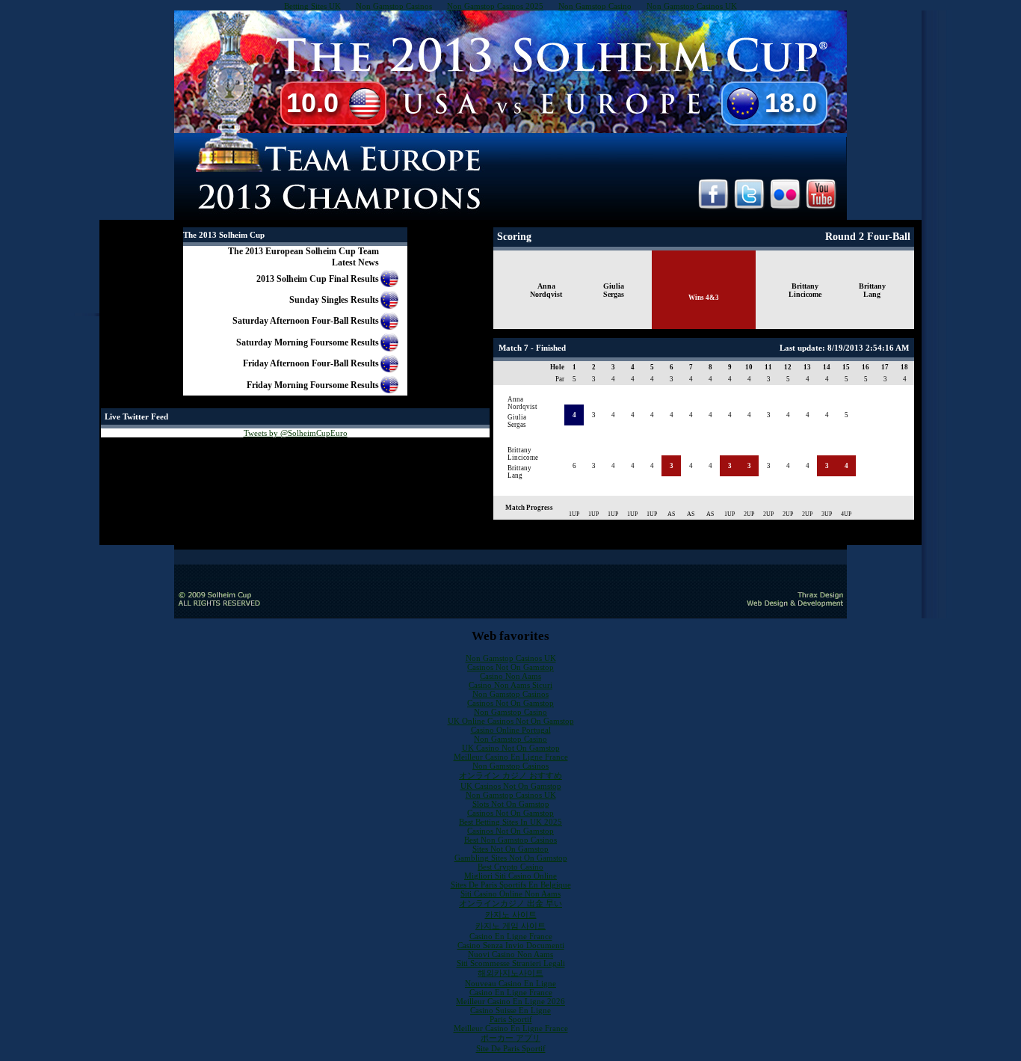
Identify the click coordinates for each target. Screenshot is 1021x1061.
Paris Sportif (511, 1019)
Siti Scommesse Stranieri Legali (511, 963)
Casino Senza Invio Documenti (510, 945)
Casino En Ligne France (510, 936)
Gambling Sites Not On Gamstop (510, 857)
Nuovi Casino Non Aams (510, 954)
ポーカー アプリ (510, 1037)
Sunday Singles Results (334, 300)
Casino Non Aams (510, 675)
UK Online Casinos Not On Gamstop (511, 720)
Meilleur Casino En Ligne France (511, 756)
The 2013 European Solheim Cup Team (303, 251)
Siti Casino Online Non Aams (510, 893)
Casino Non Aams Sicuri (510, 684)
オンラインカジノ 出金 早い (510, 903)
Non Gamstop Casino (510, 711)
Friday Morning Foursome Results (313, 385)
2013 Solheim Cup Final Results (317, 279)
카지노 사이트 (511, 914)
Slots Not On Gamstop (510, 803)
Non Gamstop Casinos (510, 693)
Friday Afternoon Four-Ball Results (311, 363)
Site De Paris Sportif (511, 1048)
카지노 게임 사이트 (510, 925)
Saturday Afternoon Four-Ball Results (305, 321)
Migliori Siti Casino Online (510, 875)
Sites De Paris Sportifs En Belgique (511, 884)
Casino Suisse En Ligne (510, 1010)
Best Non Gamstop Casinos (510, 839)
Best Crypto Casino (510, 866)
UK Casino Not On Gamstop (511, 747)
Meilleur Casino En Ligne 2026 (510, 1001)
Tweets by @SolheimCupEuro (296, 432)
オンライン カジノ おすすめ (510, 775)
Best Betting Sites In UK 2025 (510, 821)
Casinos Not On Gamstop (510, 666)
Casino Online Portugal (511, 729)
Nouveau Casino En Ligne (510, 983)
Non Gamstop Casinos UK (511, 657)
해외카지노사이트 (510, 972)
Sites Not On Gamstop (510, 848)
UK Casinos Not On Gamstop (510, 785)
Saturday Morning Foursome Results (307, 342)
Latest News (355, 262)
